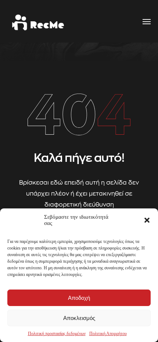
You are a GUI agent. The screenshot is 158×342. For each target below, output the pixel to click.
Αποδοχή (79, 298)
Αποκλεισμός (79, 318)
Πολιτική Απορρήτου (108, 333)
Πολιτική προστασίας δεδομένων (57, 333)
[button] (147, 220)
